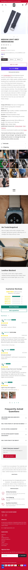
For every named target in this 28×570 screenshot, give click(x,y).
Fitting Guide (18, 126)
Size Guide (3, 545)
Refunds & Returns (5, 539)
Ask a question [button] (14, 310)
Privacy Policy (4, 544)
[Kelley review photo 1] (4, 395)
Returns (3, 128)
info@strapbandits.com (9, 528)
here (25, 130)
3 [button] (14, 402)
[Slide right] (17, 36)
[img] (4, 323)
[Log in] (22, 5)
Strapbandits (13, 562)
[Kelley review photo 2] (12, 395)
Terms (2, 542)
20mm (4, 59)
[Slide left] (10, 36)
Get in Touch (9, 456)
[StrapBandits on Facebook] (2, 515)
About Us (3, 534)
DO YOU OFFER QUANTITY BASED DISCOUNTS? (14, 434)
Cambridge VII (7, 75)
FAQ (24, 126)
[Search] (5, 5)
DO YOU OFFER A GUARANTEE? (14, 429)
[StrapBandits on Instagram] (6, 515)
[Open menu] (2, 5)
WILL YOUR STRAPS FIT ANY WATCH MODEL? (14, 424)
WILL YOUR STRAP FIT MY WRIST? (14, 440)
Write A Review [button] (14, 307)
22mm (12, 59)
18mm (19, 59)
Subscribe (23, 555)
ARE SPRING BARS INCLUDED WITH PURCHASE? (14, 418)
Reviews (3, 540)
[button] (25, 5)
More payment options (14, 72)
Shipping (3, 50)
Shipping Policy (5, 537)
